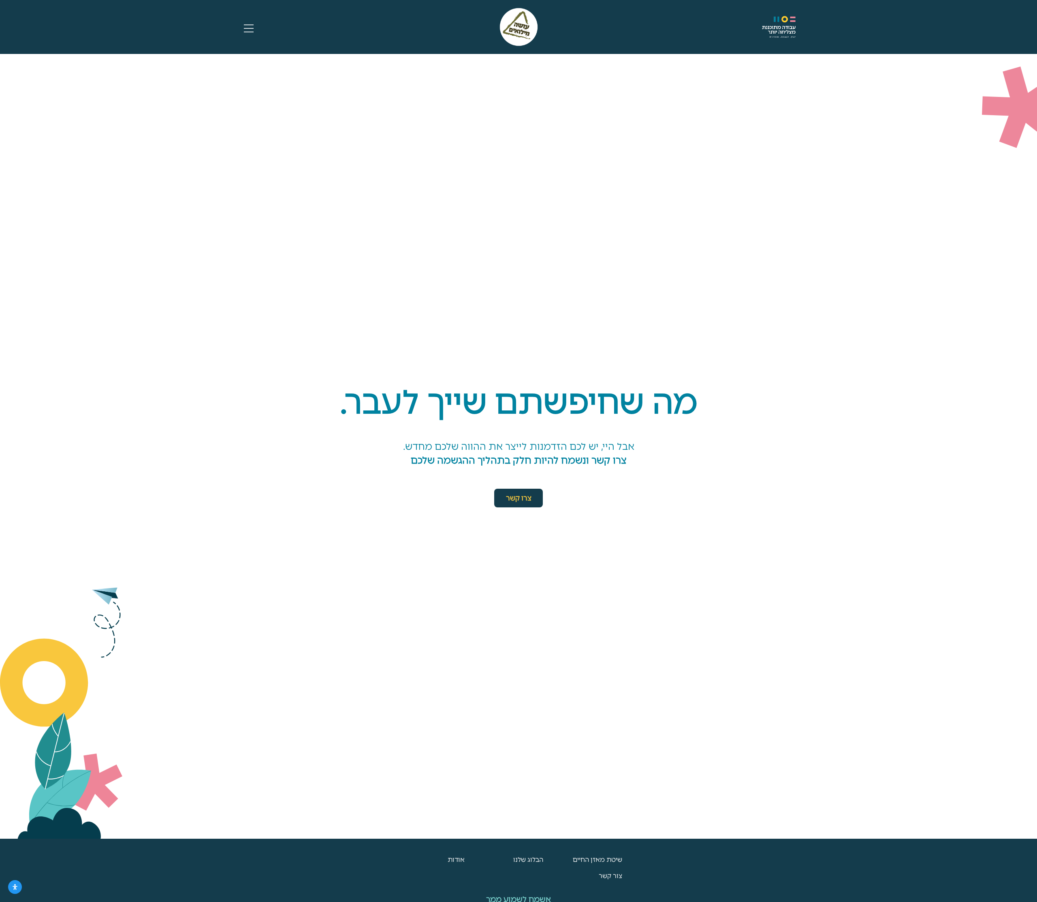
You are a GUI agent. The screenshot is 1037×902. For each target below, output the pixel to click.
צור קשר (610, 876)
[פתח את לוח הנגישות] (15, 887)
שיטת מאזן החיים (597, 859)
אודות (456, 859)
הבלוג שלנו (528, 859)
